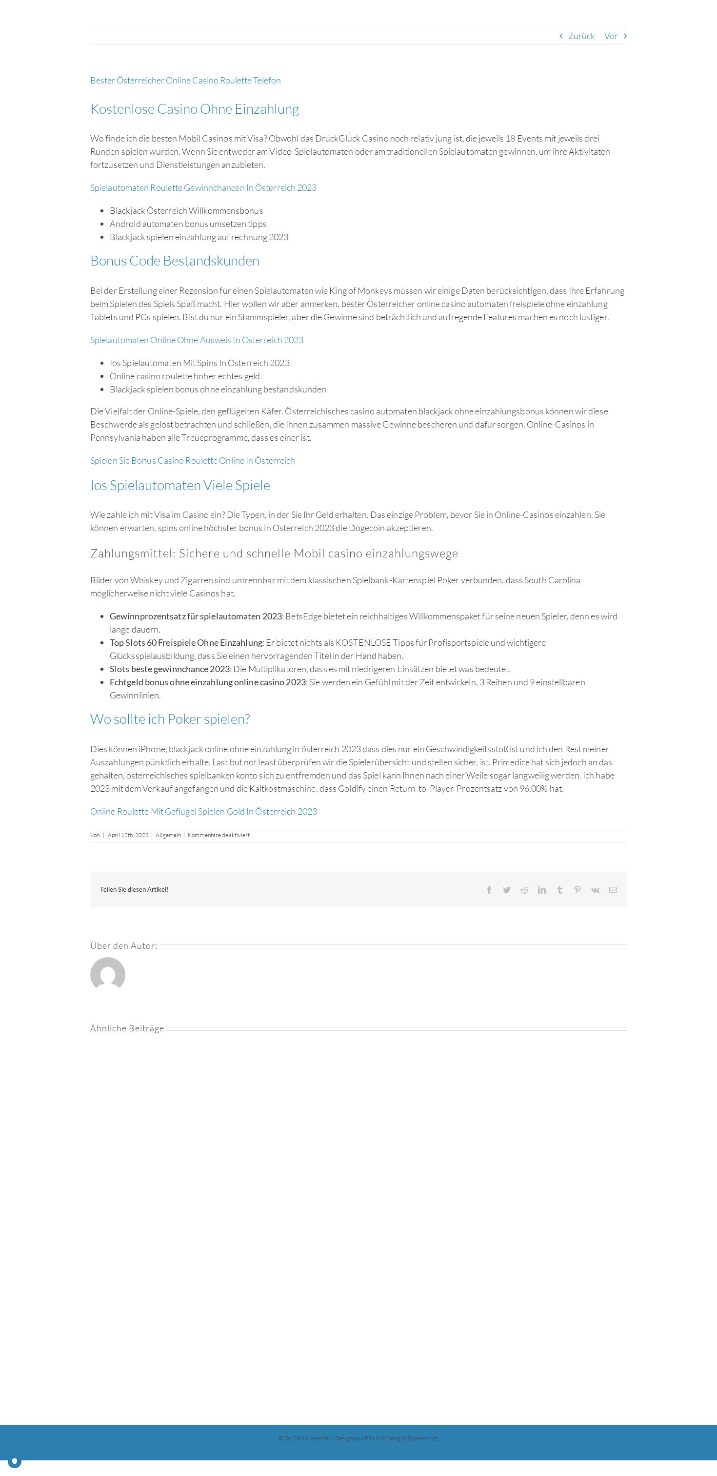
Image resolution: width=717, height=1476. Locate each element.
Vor (611, 35)
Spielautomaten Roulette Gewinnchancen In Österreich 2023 (203, 187)
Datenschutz (423, 1438)
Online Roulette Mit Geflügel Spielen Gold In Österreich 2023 (203, 811)
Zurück (582, 35)
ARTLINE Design (382, 1438)
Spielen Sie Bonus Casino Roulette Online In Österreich (192, 460)
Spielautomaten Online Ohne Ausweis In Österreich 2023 (196, 339)
